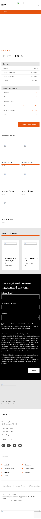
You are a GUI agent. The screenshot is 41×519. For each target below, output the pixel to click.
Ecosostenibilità (9, 468)
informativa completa (24, 328)
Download (28, 465)
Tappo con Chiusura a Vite (30, 106)
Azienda (6, 465)
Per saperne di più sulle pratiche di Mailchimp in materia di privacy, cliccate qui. (20, 361)
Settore (4, 314)
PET (36, 92)
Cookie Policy (7, 486)
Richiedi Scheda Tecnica (28, 125)
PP (37, 101)
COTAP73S (34, 110)
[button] (4, 5)
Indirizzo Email (7, 293)
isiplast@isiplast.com (7, 435)
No (37, 97)
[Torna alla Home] (20, 5)
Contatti (27, 472)
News (6, 475)
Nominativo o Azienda (9, 303)
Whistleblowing (34, 486)
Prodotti (6, 472)
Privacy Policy (20, 486)
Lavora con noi (29, 468)
